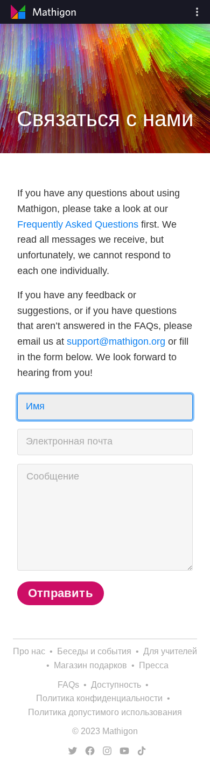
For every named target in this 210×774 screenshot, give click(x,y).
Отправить (60, 593)
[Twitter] (70, 750)
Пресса (154, 665)
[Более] (197, 12)
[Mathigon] (42, 12)
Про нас (29, 651)
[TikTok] (139, 750)
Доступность (116, 684)
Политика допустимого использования (105, 712)
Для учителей (170, 651)
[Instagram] (105, 750)
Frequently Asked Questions (77, 224)
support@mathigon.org (116, 341)
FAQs (68, 684)
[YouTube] (122, 750)
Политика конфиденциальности (99, 698)
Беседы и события (94, 651)
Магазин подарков (90, 665)
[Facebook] (87, 750)
